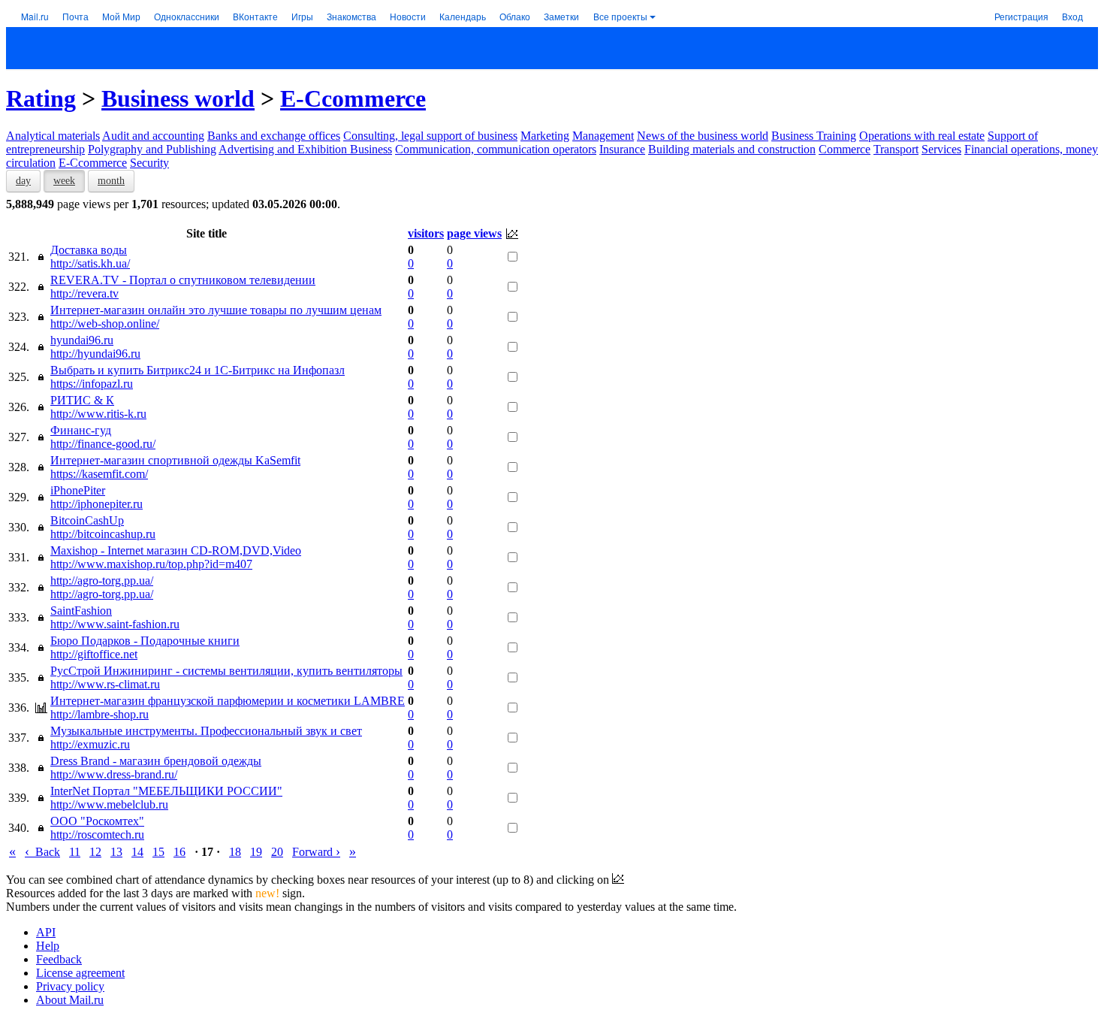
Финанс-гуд (80, 430)
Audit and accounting (153, 135)
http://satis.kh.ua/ (90, 263)
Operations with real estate (922, 135)
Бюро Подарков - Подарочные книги (145, 640)
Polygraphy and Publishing (152, 149)
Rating (41, 98)
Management (603, 135)
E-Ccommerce (353, 98)
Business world (178, 98)
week (64, 180)
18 (235, 851)
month (111, 180)
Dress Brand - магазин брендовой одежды (155, 760)
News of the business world (702, 135)
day (23, 180)
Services (941, 149)
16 (179, 851)
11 (74, 851)
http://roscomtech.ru (97, 834)
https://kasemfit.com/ (99, 473)
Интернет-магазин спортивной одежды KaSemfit (175, 460)
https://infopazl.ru (91, 383)
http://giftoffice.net (93, 654)
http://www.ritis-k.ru (98, 413)
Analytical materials (53, 135)
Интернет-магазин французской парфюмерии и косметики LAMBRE (227, 700)
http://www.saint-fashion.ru (114, 624)
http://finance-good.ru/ (102, 443)
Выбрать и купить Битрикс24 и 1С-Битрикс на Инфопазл (197, 370)
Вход (1072, 16)
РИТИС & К (82, 400)
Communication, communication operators (495, 149)
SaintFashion (81, 610)
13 (116, 851)
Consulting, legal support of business (430, 135)
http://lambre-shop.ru (99, 714)
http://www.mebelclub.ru (109, 804)
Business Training (813, 135)
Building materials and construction (732, 149)
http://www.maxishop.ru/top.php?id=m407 (151, 564)
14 (137, 851)
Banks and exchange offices (273, 135)
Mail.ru (35, 16)
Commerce (844, 149)
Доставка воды (88, 249)
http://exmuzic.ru (90, 744)
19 (256, 851)
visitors (426, 233)
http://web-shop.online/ (104, 323)
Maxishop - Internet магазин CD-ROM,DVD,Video (175, 550)
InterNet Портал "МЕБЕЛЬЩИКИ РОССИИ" (166, 791)
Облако (514, 16)
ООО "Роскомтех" (97, 821)
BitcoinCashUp (87, 520)
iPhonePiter (77, 490)
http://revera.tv (84, 293)
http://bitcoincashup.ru (102, 534)
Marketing (544, 135)
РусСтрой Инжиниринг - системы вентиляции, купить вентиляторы (226, 670)
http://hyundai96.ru (95, 353)
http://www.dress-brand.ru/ (113, 774)
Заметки (561, 16)
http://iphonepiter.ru (96, 503)
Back (42, 851)
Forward (316, 851)
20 (277, 851)
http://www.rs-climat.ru (105, 684)
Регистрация (1021, 16)
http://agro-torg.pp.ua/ (101, 580)
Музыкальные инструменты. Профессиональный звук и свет (206, 730)
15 (158, 851)
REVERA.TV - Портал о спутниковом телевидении (182, 280)
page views (474, 233)
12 (95, 851)
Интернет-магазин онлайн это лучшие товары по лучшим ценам (216, 310)
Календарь (462, 16)
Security (149, 162)
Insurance (622, 149)
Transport (895, 149)
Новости (408, 16)
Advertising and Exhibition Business (305, 149)
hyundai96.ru (81, 340)
